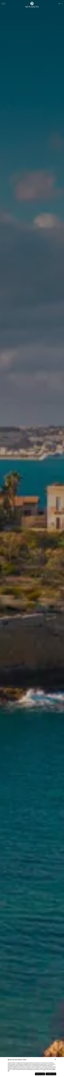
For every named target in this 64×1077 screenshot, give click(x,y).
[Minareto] (32, 3)
